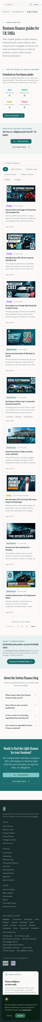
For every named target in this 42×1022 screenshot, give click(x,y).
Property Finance (27, 174)
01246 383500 (22, 141)
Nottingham (7, 928)
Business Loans (31, 169)
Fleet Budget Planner (10, 942)
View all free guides (12, 115)
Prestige (18, 180)
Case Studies (7, 896)
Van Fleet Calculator (29, 939)
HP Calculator (8, 936)
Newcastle (22, 925)
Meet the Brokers (9, 889)
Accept (20, 1016)
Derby (15, 928)
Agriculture (7, 877)
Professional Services (10, 863)
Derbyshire (35, 928)
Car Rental (6, 866)
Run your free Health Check (20, 662)
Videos (5, 900)
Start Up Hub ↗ (8, 843)
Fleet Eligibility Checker (25, 951)
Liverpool (14, 922)
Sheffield (32, 925)
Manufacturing (8, 860)
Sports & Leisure (9, 880)
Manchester (17, 919)
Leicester (13, 925)
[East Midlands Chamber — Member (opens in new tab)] (13, 963)
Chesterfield (24, 928)
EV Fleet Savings (8, 951)
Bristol (32, 922)
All (5, 169)
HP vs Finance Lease (22, 936)
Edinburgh (23, 922)
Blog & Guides (8, 893)
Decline (9, 1016)
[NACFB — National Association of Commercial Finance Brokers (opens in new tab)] (5, 963)
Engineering (7, 856)
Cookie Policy (26, 1010)
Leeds (37, 919)
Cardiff (5, 925)
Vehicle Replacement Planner (13, 945)
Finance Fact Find (9, 906)
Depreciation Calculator (11, 948)
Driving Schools (8, 873)
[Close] (34, 974)
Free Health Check (19, 147)
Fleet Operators (8, 870)
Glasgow (6, 922)
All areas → (7, 919)
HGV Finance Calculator (11, 939)
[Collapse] (31, 974)
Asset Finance (16, 169)
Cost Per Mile (27, 948)
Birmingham (28, 919)
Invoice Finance (10, 174)
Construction (7, 853)
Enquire (35, 4)
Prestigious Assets (9, 840)
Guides (7, 180)
